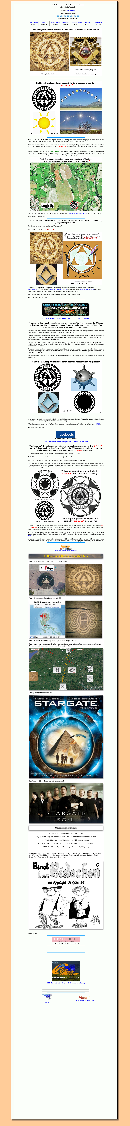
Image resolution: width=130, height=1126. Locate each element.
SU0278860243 (71, 10)
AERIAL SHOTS (33, 22)
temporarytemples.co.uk (87, 289)
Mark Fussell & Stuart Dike (85, 1000)
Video (44, 22)
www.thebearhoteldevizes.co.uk (77, 213)
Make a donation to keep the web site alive (66, 550)
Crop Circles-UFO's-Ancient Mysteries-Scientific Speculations (66, 441)
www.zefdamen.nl (33, 289)
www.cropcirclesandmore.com (58, 289)
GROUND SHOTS (55, 22)
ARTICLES (98, 22)
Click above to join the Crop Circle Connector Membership (66, 983)
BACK (47, 1002)
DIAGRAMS (65, 22)
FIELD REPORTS (77, 22)
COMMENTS (87, 22)
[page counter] (68, 17)
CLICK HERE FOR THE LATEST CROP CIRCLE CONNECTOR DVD (65, 318)
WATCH (97, 424)
